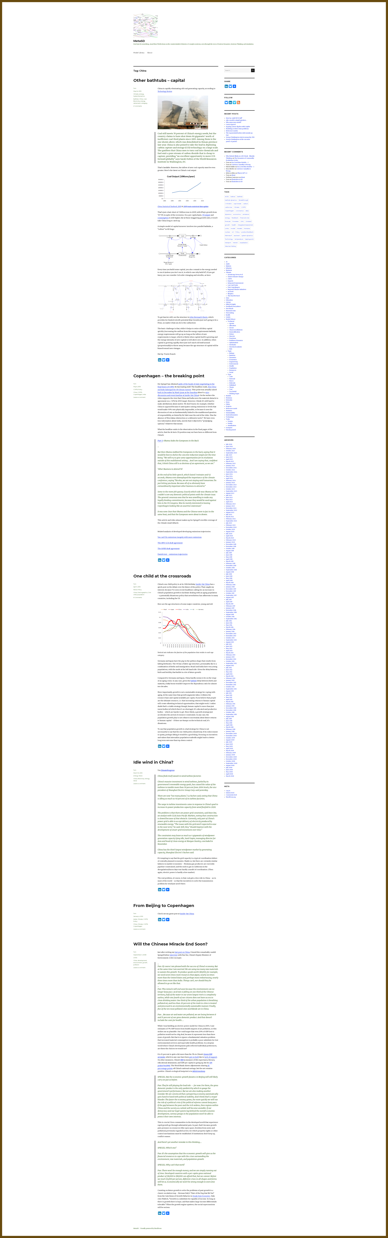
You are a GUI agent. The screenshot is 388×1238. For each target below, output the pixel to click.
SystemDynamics (139, 96)
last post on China (182, 952)
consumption (163, 218)
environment (137, 962)
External (232, 379)
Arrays (231, 328)
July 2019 (229, 553)
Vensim (235, 242)
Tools (228, 419)
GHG (242, 221)
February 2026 (231, 448)
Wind (135, 781)
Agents (231, 323)
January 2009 (230, 755)
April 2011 (229, 699)
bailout (233, 196)
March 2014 (230, 627)
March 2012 (230, 676)
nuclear (227, 232)
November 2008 (231, 759)
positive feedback (247, 232)
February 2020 (231, 540)
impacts (230, 281)
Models (239, 228)
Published (232, 385)
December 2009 (231, 733)
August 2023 (230, 493)
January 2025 (230, 466)
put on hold (194, 1057)
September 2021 (231, 521)
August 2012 (230, 665)
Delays (231, 334)
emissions (246, 214)
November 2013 (231, 636)
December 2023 (231, 485)
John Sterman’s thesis (199, 317)
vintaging (144, 103)
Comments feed (231, 795)
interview (174, 955)
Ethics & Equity (231, 304)
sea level (237, 235)
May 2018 (229, 578)
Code (231, 376)
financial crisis (244, 218)
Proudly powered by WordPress (150, 1228)
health (234, 225)
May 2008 (229, 772)
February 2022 (231, 519)
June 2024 (229, 474)
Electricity (136, 101)
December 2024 (231, 468)
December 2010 (231, 708)
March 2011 (229, 702)
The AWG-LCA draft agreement (170, 543)
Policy (140, 389)
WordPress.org (231, 797)
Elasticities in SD (236, 179)
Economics (233, 359)
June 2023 (229, 497)
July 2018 (229, 574)
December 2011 (231, 682)
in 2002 (167, 1066)
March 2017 (229, 604)
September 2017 (231, 595)
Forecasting (230, 313)
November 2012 (231, 659)
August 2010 (230, 716)
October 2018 (230, 568)
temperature (239, 239)
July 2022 (229, 514)
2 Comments (137, 106)
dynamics (228, 214)
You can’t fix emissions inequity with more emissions (180, 537)
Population (233, 368)
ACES (227, 196)
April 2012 (229, 674)
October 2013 (230, 638)
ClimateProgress (167, 770)
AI (226, 262)
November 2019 (231, 546)
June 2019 (229, 555)
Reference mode (231, 408)
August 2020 (230, 531)
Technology (229, 239)
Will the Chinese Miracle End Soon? (170, 944)
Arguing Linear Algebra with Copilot (238, 126)
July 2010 (229, 719)
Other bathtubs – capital (159, 80)
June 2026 (229, 446)
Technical (231, 321)
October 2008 (230, 761)
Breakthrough (243, 200)
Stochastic (232, 345)
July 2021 (229, 523)
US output (206, 215)
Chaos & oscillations (235, 330)
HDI (182, 1060)
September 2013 (231, 640)
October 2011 (230, 687)
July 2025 (229, 455)
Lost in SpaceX (231, 124)
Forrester (235, 221)
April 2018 (229, 580)
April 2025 (229, 459)
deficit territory (198, 1071)
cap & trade (237, 203)
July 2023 (229, 495)
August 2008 (230, 765)
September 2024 (231, 472)
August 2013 (230, 642)
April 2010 (229, 725)
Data (227, 298)
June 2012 (229, 670)
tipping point (249, 239)
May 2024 (229, 476)
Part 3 (160, 440)
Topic (229, 351)
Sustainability (230, 413)
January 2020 (230, 542)
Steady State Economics (201, 1196)
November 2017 (231, 591)
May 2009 (229, 746)
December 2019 (231, 544)
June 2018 (229, 576)
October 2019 (230, 548)
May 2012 (229, 672)
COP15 (135, 389)
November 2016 (231, 610)
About (149, 53)
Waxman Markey (230, 246)
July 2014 (229, 621)
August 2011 (230, 691)
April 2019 (229, 559)
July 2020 (229, 534)
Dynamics (232, 357)
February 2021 (230, 525)
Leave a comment (139, 397)
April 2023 (229, 502)
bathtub (136, 99)
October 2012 (230, 661)
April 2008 (229, 774)
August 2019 (230, 551)
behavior (229, 268)
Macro (231, 381)
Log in (228, 791)
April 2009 (229, 748)
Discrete (232, 336)
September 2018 (231, 570)
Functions (232, 338)
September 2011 (231, 689)
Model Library (138, 53)
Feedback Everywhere (233, 306)
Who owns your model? (233, 122)
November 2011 (231, 685)
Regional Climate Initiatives (237, 289)
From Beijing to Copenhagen (163, 905)
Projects (228, 406)
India (144, 394)
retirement (137, 103)
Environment (233, 364)
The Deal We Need (234, 296)
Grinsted (248, 221)
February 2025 (231, 463)
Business (229, 270)
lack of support (211, 1057)
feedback (235, 218)
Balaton (228, 266)
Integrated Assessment (245, 225)
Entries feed (230, 793)
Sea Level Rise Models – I (239, 162)
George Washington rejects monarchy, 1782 (240, 137)
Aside (135, 919)
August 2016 (230, 614)
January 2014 (230, 631)
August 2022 (230, 512)
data (247, 211)
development (142, 960)
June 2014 (229, 623)
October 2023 (230, 489)
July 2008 (229, 767)
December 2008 (231, 757)
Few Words (229, 308)
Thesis (231, 387)
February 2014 (230, 629)
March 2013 (230, 653)
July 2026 (229, 444)
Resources (232, 370)
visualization (244, 242)
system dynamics (247, 235)
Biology (231, 353)
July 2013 (229, 644)
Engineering (233, 362)
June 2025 (229, 457)
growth (144, 962)
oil (233, 232)
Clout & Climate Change (235, 277)
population (140, 594)
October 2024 (230, 470)
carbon (245, 203)
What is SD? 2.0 (242, 173)
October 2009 (230, 738)
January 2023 (230, 506)
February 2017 (230, 606)
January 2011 (230, 706)
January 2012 (230, 680)
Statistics (229, 411)
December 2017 (231, 589)
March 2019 (229, 561)
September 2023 (231, 491)
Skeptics (230, 294)
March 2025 (230, 461)
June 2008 (229, 770)
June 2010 (229, 721)
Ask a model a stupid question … (236, 120)
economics (237, 214)
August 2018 (230, 572)
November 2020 (231, 527)
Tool (230, 389)
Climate (136, 94)
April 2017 (229, 602)
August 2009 (230, 740)
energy (141, 94)
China (141, 99)
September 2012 (231, 663)
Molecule (232, 383)
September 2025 (231, 453)
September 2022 (231, 510)
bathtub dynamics (231, 200)
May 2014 (229, 625)
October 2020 (230, 529)
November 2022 (231, 508)
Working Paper (234, 394)
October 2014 (230, 616)
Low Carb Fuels (233, 285)
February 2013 (230, 655)
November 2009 (231, 736)
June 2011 (229, 695)
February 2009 (231, 753)
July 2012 (229, 668)
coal (145, 99)
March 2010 (230, 727)
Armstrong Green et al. (235, 274)
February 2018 (230, 585)
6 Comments (137, 597)
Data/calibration (234, 332)
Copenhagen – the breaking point (168, 375)
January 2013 (230, 657)
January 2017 (230, 608)
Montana (247, 228)
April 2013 (229, 651)
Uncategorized (231, 430)
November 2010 (231, 710)
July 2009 (229, 742)
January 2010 (230, 731)
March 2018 (230, 582)
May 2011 (229, 697)
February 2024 (231, 480)
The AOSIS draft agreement (169, 549)
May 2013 (229, 648)
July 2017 (229, 599)
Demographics (143, 592)
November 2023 (231, 487)
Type (229, 374)
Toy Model (232, 391)
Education (229, 300)
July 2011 (229, 693)
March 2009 (230, 750)
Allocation (232, 325)
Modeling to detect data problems (237, 129)
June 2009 (229, 744)
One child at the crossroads (162, 576)
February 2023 (231, 504)
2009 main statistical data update (195, 206)
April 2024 (229, 478)
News (135, 589)
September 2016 (231, 612)
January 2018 (230, 587)
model (233, 228)
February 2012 (230, 678)
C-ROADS (228, 203)
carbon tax (228, 207)
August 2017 (230, 597)
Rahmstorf (228, 235)
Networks (229, 400)
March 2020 (230, 538)
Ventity (230, 423)
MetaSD (139, 41)
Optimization (233, 342)
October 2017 (230, 593)
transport (228, 242)
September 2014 (231, 619)
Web (230, 349)
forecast (227, 221)
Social (231, 372)
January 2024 (230, 483)
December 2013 (231, 633)
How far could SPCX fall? (234, 118)
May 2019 (229, 557)
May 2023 (229, 500)
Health (231, 366)
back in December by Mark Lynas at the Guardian (177, 392)
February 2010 (230, 729)
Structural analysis (235, 347)
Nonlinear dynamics (236, 340)
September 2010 (231, 714)
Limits (135, 957)
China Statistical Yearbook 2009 (169, 206)
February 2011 (230, 704)
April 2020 (229, 536)
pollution (136, 965)
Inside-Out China (203, 584)
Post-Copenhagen (234, 287)
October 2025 (230, 451)
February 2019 (230, 563)
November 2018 (231, 565)
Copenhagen (137, 394)
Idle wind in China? (153, 762)
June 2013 (229, 646)
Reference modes (232, 131)
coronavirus (240, 211)
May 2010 (229, 723)
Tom (134, 88)
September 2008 (231, 763)
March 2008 (230, 776)
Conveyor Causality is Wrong (241, 164)
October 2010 (230, 712)
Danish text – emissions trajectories (173, 554)
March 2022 (230, 517)
